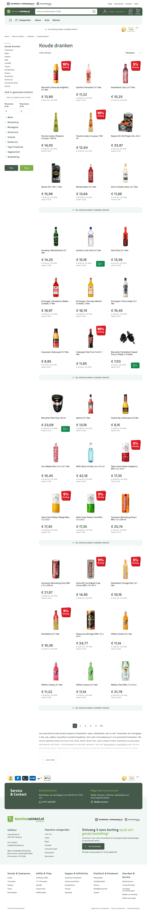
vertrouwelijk (95, 852)
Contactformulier (51, 849)
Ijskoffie (39, 885)
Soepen (96, 892)
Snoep (9, 878)
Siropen (7, 73)
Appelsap (68, 892)
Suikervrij (13, 142)
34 (101, 726)
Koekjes (10, 885)
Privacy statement (118, 908)
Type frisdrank (15, 147)
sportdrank (122, 744)
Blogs (110, 4)
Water (7, 53)
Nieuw (38, 20)
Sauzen (96, 885)
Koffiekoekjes (41, 892)
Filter (11, 168)
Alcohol (7, 86)
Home (7, 36)
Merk (10, 117)
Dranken (31, 36)
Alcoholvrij (13, 122)
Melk (6, 60)
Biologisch (13, 127)
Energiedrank (10, 70)
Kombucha (9, 80)
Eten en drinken (18, 36)
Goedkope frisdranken (73, 878)
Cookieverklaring (133, 908)
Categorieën (25, 20)
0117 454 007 (49, 801)
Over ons (48, 834)
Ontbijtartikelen (99, 881)
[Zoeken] (94, 11)
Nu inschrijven (95, 846)
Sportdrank (9, 76)
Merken (56, 20)
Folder (136, 4)
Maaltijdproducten (100, 889)
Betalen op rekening (129, 894)
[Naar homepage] (10, 20)
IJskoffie (8, 63)
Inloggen (111, 11)
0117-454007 (12, 842)
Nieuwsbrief (118, 4)
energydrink (109, 744)
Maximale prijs (24, 105)
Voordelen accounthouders (128, 890)
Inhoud (11, 137)
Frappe (7, 66)
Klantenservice (48, 790)
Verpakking (13, 157)
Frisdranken (9, 50)
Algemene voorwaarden (100, 908)
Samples (128, 4)
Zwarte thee (40, 889)
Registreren (120, 11)
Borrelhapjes (12, 892)
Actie (46, 20)
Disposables (98, 878)
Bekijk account (101, 801)
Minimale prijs (9, 105)
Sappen (7, 57)
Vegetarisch (14, 152)
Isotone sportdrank (72, 881)
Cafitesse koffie (42, 878)
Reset (26, 168)
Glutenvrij (13, 132)
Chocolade (11, 881)
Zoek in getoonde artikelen (19, 92)
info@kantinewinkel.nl (15, 845)
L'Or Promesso (41, 881)
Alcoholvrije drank (11, 83)
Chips (9, 889)
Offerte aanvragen (129, 898)
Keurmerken (49, 856)
